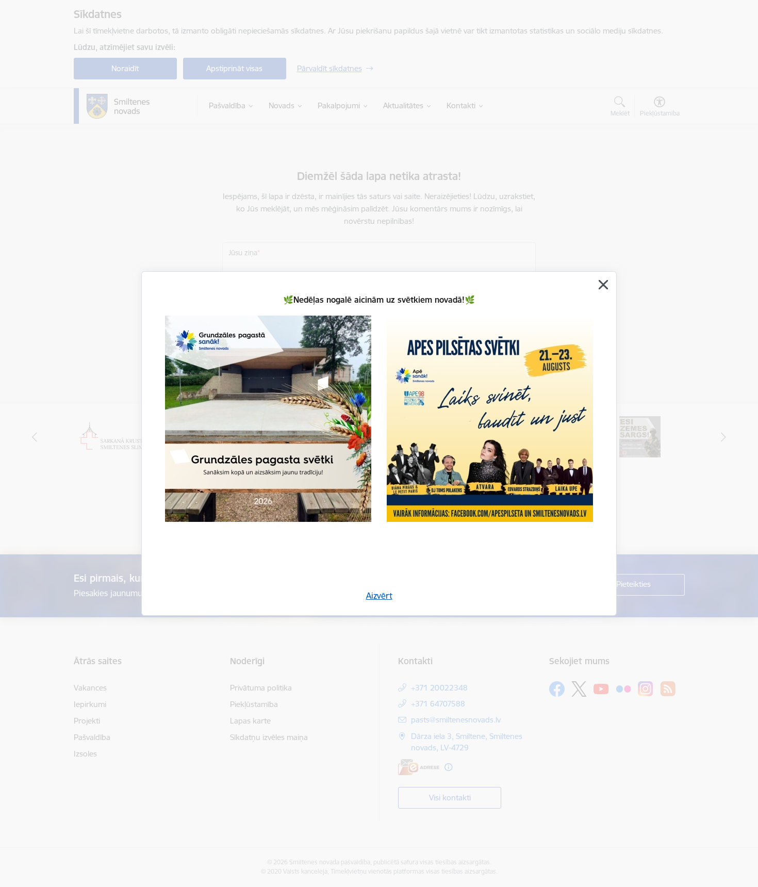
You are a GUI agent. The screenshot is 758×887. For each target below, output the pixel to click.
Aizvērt (379, 595)
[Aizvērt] (603, 284)
